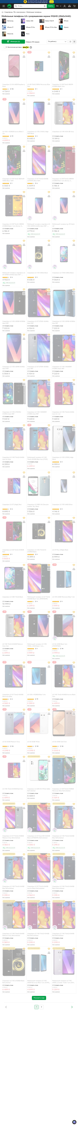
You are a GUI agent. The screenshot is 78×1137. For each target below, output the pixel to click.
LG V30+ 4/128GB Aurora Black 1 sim (13, 132)
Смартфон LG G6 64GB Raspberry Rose (13, 85)
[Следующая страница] (72, 1007)
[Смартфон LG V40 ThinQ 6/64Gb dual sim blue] (14, 439)
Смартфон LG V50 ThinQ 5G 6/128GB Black (36, 551)
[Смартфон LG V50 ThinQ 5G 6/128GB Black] (38, 531)
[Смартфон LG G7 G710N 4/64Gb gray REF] (38, 348)
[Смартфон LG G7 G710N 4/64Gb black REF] (38, 303)
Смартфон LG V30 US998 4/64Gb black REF (13, 367)
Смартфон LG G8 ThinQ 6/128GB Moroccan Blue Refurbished (63, 790)
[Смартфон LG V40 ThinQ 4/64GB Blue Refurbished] (63, 817)
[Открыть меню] (4, 6)
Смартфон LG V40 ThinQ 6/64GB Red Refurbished (63, 934)
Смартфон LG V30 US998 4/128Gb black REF (13, 322)
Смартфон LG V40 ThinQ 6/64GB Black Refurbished (63, 887)
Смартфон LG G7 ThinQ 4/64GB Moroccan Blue (12, 695)
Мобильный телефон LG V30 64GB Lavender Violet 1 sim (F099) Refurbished (63, 982)
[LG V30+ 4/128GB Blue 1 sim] (38, 676)
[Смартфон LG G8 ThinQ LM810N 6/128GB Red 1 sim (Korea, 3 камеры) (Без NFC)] (63, 160)
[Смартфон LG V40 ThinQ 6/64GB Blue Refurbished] (14, 868)
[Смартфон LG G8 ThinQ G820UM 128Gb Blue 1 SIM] (14, 160)
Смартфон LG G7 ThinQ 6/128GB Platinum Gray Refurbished (13, 837)
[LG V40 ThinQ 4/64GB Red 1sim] (14, 770)
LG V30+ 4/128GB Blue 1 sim (36, 694)
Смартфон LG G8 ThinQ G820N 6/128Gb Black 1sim (62, 85)
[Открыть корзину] (74, 6)
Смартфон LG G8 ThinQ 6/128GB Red (13, 551)
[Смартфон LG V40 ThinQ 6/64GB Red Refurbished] (63, 915)
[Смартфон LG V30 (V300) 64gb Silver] (63, 439)
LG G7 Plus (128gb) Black (60, 550)
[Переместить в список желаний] (24, 52)
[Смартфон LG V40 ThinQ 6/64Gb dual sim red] (63, 393)
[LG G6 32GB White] (38, 723)
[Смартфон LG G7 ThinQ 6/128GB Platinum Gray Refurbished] (14, 817)
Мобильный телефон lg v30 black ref (63, 225)
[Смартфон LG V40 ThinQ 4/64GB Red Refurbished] (38, 915)
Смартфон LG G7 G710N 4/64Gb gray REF (37, 367)
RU (57, 6)
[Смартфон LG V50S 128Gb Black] (63, 254)
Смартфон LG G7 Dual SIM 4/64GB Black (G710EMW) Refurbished (38, 837)
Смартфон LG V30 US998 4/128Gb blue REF (63, 322)
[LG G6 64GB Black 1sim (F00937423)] (63, 625)
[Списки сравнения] (69, 6)
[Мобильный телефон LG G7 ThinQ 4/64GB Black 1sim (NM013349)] (38, 578)
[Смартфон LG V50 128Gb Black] (38, 254)
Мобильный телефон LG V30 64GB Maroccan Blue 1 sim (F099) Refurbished (38, 982)
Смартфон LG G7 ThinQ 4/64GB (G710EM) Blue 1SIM (37, 179)
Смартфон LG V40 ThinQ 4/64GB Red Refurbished (38, 934)
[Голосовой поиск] (45, 6)
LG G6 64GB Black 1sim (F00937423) (59, 645)
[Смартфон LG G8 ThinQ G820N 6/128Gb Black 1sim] (63, 66)
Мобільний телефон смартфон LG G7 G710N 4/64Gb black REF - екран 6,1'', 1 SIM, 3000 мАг (13, 274)
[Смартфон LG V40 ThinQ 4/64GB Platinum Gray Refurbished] (14, 915)
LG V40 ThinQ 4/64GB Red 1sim (12, 789)
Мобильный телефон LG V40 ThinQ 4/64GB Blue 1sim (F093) (37, 458)
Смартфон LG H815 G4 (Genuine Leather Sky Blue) (38, 505)
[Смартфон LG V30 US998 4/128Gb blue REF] (63, 303)
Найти (50, 6)
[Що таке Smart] (31, 47)
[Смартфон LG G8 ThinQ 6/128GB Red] (14, 531)
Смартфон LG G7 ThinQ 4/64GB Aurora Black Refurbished (37, 887)
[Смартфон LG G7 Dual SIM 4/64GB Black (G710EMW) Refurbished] (38, 817)
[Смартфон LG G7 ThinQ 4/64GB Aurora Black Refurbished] (38, 868)
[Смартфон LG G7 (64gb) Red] (14, 486)
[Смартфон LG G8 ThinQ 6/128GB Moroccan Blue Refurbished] (63, 770)
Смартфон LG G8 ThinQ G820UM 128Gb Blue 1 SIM (13, 179)
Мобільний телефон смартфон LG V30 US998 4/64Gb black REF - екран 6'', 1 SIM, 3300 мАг (38, 225)
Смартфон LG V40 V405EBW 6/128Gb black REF (62, 367)
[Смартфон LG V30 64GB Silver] (63, 486)
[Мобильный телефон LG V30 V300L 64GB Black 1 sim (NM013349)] (38, 625)
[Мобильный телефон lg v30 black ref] (63, 206)
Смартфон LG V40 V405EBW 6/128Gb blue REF (37, 413)
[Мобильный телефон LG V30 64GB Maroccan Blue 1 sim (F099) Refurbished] (38, 962)
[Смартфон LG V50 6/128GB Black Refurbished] (14, 962)
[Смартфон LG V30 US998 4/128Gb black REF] (14, 303)
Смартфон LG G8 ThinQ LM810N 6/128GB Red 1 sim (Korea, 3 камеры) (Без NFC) (63, 180)
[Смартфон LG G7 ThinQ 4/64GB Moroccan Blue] (14, 676)
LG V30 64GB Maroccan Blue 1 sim (63, 597)
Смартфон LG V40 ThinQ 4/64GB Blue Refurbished (63, 837)
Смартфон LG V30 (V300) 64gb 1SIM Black (37, 132)
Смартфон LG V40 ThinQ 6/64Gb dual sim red (63, 413)
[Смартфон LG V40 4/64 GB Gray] (63, 113)
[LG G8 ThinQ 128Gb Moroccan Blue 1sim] (38, 66)
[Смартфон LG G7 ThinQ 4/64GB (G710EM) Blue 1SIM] (38, 160)
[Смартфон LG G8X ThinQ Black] (14, 578)
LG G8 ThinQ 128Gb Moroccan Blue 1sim (38, 85)
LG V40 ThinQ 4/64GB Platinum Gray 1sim (12, 645)
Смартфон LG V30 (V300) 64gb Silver (62, 458)
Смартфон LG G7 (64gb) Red (11, 504)
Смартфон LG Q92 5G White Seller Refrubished (38, 790)
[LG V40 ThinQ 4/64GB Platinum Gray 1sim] (14, 625)
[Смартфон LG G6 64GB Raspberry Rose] (14, 66)
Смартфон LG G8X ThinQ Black (12, 597)
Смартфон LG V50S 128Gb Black (63, 273)
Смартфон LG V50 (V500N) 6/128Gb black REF (11, 413)
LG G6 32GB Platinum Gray (11, 741)
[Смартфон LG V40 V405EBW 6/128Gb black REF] (63, 348)
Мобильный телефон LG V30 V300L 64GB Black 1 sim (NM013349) (37, 645)
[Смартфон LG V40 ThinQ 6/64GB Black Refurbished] (63, 868)
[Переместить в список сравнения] (24, 56)
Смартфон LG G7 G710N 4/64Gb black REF (37, 322)
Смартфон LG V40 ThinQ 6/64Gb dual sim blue (13, 458)
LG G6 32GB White (33, 741)
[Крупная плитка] (70, 42)
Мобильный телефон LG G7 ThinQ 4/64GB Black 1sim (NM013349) (38, 598)
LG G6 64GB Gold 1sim (59, 741)
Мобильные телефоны (34, 12)
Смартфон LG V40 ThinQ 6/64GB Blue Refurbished (13, 887)
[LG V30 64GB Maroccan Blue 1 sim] (63, 578)
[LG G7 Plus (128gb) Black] (63, 531)
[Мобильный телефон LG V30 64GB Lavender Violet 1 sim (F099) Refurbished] (63, 962)
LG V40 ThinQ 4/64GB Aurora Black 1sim (63, 695)
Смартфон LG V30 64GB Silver (62, 504)
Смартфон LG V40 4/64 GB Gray (63, 131)
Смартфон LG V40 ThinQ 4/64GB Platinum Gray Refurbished (13, 934)
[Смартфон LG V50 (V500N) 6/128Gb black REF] (14, 393)
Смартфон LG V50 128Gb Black (37, 273)
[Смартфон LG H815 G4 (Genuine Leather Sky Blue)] (38, 486)
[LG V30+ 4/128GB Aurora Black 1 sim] (14, 113)
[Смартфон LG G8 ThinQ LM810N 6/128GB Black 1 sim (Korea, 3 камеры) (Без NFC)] (14, 206)
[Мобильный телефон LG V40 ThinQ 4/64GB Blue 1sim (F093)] (38, 439)
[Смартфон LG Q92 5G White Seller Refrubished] (38, 770)
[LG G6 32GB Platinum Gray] (14, 723)
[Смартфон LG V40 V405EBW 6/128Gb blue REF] (38, 393)
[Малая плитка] (74, 42)
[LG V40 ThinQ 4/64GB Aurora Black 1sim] (63, 676)
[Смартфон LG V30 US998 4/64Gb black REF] (14, 348)
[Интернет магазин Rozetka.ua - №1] (9, 6)
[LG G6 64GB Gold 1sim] (63, 723)
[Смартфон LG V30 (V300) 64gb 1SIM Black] (38, 113)
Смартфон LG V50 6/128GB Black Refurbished (13, 981)
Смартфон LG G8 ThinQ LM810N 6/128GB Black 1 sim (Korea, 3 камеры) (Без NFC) (13, 225)
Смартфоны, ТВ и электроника (15, 12)
